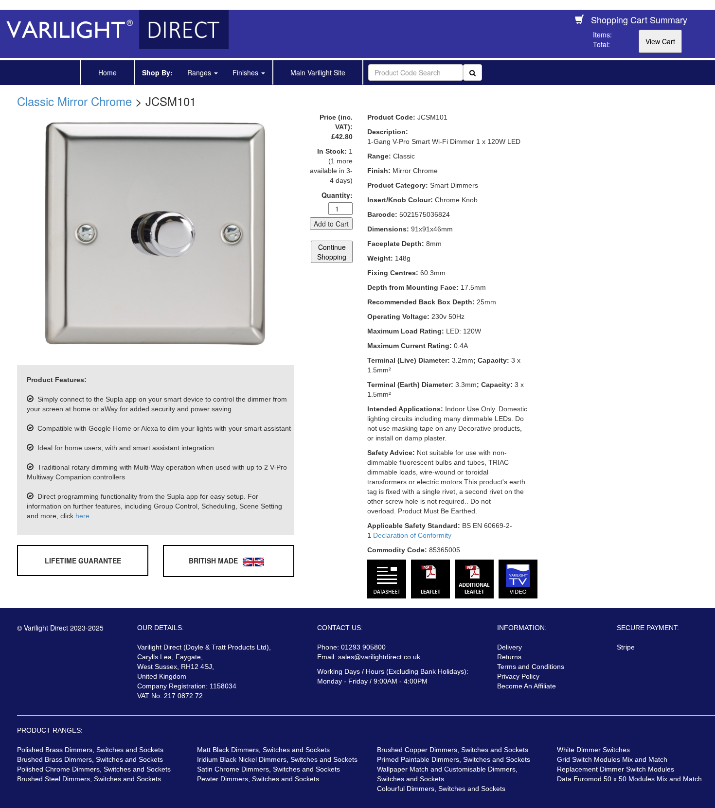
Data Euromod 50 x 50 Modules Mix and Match (629, 779)
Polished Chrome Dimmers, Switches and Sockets (94, 769)
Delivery (509, 647)
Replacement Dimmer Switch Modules (615, 769)
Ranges (200, 72)
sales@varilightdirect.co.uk (379, 657)
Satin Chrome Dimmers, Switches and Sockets (268, 769)
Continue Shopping (331, 252)
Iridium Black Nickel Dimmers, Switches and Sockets (277, 759)
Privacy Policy (518, 676)
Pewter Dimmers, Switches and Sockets (258, 779)
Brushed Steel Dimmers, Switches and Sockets (89, 779)
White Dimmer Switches (593, 750)
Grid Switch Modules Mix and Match (612, 759)
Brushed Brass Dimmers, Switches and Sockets (90, 759)
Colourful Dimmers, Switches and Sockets (441, 788)
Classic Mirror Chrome (74, 100)
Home (107, 72)
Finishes (246, 72)
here (82, 516)
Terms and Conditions (530, 666)
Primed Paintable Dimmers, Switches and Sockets (453, 759)
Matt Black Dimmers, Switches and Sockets (263, 750)
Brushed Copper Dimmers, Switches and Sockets (452, 750)
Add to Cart (331, 223)
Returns (509, 657)
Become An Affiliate (526, 686)
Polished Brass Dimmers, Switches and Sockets (90, 750)
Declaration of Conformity (412, 535)
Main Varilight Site (317, 72)
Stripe (626, 647)
